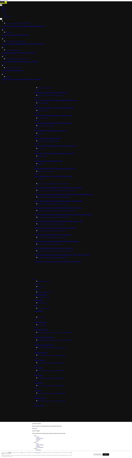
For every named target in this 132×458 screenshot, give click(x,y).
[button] (1, 5)
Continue (105, 454)
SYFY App (38, 439)
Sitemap (37, 446)
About (37, 440)
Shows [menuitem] (3, 7)
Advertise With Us (39, 438)
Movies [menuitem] (3, 8)
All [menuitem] (4, 12)
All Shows (34, 279)
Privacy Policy (37, 452)
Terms (22, 452)
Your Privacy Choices (97, 454)
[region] (66, 454)
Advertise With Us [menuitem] (7, 16)
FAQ (37, 443)
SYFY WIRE (40, 179)
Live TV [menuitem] (5, 15)
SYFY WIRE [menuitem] (4, 10)
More (5, 13)
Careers (37, 437)
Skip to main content (4, 0)
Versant (10, 452)
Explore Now (34, 428)
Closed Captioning (39, 444)
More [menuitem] (3, 11)
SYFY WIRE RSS (39, 447)
